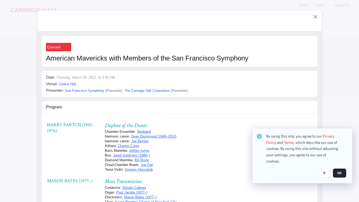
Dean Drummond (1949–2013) (153, 136)
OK (339, 173)
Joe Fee (147, 165)
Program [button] (54, 107)
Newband (144, 132)
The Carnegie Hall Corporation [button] (147, 91)
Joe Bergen (139, 141)
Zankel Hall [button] (67, 84)
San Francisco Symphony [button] (84, 91)
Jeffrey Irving (139, 151)
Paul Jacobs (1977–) (131, 192)
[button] (315, 17)
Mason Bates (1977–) (140, 197)
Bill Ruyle (142, 160)
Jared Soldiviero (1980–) (131, 155)
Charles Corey (128, 146)
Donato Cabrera (134, 188)
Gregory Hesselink (139, 169)
